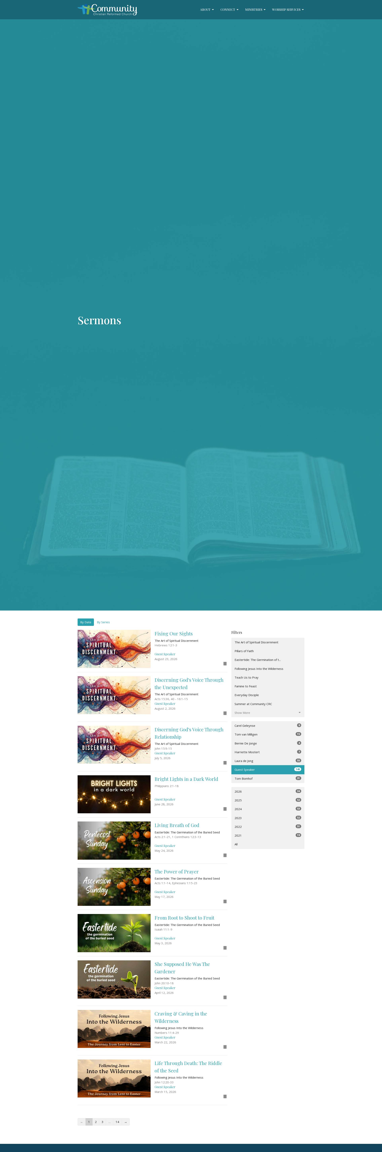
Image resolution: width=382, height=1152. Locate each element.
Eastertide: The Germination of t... (258, 660)
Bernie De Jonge (267, 743)
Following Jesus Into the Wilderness (259, 669)
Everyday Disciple (247, 695)
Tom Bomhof (267, 778)
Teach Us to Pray (246, 677)
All (236, 844)
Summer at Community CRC (253, 704)
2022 (267, 826)
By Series (103, 622)
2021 (267, 835)
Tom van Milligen (267, 734)
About (205, 10)
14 (117, 1122)
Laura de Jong (267, 761)
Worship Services (286, 10)
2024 (267, 809)
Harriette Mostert (267, 752)
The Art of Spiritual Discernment (256, 642)
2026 (267, 791)
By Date (85, 622)
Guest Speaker (267, 769)
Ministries (253, 10)
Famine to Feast (246, 686)
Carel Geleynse (267, 725)
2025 (267, 800)
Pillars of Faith (244, 651)
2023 (267, 818)
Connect (227, 10)
